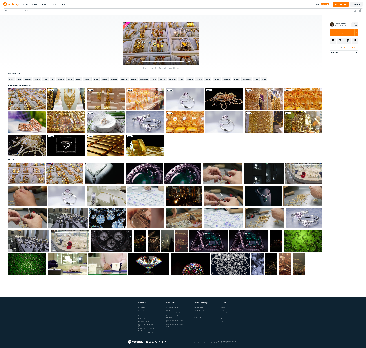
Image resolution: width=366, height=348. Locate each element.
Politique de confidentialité (209, 343)
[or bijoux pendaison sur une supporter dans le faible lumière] (184, 196)
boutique (124, 79)
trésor (208, 79)
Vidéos (43, 4)
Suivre (355, 25)
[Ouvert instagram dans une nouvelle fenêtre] (150, 342)
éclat (181, 79)
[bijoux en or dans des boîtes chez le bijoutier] (27, 99)
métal (45, 79)
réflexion (172, 79)
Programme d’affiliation (173, 313)
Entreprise (141, 316)
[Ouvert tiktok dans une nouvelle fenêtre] (159, 342)
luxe (19, 79)
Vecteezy (141, 310)
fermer (104, 79)
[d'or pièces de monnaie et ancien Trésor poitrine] (167, 241)
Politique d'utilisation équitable (228, 343)
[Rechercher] (355, 11)
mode (96, 79)
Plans (318, 4)
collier (78, 79)
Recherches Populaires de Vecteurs (174, 316)
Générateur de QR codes (146, 333)
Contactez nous (199, 310)
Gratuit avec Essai (344, 33)
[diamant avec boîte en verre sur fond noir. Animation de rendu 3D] (66, 145)
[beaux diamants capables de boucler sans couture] (148, 264)
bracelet (87, 79)
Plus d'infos (334, 52)
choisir (236, 79)
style (256, 79)
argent (199, 79)
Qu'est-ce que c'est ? (349, 48)
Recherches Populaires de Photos (174, 321)
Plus (62, 4)
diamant (114, 79)
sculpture (227, 79)
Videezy (140, 313)
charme (162, 79)
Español (223, 310)
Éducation (141, 318)
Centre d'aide (198, 307)
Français (223, 318)
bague (70, 79)
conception (247, 79)
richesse (28, 79)
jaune (264, 79)
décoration (144, 79)
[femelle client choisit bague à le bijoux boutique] (67, 264)
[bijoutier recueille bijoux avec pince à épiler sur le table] (222, 173)
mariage (216, 79)
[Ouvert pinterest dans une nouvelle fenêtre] (156, 342)
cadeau (133, 79)
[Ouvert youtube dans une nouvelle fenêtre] (165, 342)
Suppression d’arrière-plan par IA (146, 329)
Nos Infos (197, 313)
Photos (34, 4)
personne (61, 79)
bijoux (11, 79)
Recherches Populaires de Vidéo (174, 325)
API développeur (143, 321)
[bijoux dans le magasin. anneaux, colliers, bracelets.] (104, 173)
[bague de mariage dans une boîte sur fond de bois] (106, 122)
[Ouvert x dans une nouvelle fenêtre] (162, 342)
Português (224, 313)
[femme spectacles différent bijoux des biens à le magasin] (107, 264)
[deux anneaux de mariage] (27, 122)
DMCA (168, 310)
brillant (37, 79)
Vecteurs (25, 4)
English (223, 307)
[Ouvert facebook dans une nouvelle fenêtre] (147, 342)
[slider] (163, 61)
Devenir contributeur (198, 316)
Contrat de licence (172, 307)
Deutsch (223, 316)
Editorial (53, 4)
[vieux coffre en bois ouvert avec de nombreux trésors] (140, 241)
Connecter (356, 4)
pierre (154, 79)
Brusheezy (141, 307)
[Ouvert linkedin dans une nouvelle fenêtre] (153, 342)
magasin (190, 79)
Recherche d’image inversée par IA (147, 325)
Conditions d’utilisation (194, 343)
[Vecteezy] (11, 4)
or (52, 79)
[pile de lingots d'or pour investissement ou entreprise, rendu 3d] (105, 145)
